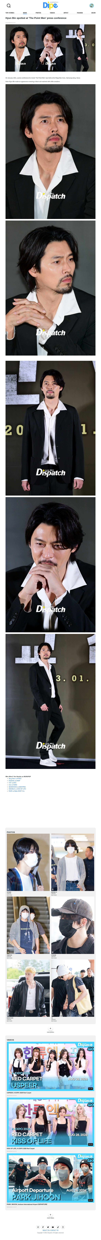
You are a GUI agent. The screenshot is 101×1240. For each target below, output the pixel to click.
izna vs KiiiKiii (13, 785)
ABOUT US (46, 1230)
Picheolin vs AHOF (14, 780)
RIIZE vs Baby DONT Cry (16, 791)
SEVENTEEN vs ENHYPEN (17, 787)
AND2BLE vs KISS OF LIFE (17, 789)
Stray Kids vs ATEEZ (15, 778)
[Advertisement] (53, 811)
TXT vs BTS (12, 783)
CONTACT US (54, 1230)
